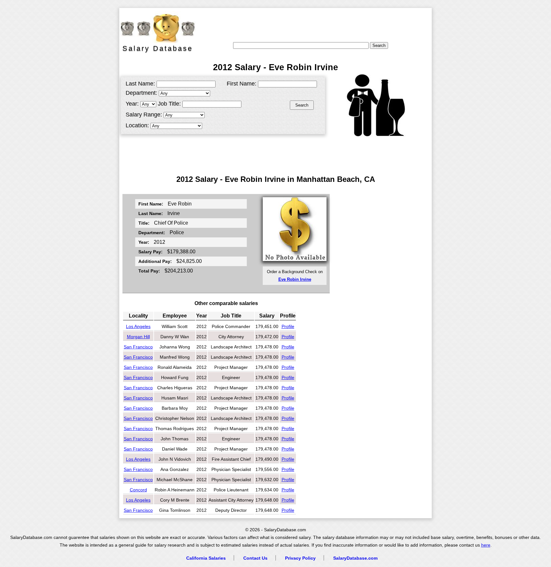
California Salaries (206, 558)
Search (301, 105)
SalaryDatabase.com (355, 558)
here (485, 545)
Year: (132, 104)
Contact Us (255, 558)
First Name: (241, 83)
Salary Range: (144, 114)
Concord (138, 489)
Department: (141, 93)
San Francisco (138, 346)
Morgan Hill (138, 336)
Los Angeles (138, 326)
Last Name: (140, 83)
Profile (288, 326)
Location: (137, 125)
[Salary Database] (154, 27)
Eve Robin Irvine (294, 279)
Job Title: (169, 104)
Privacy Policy (300, 558)
